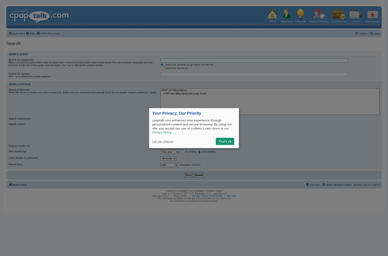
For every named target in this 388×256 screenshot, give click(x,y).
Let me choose (162, 141)
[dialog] (194, 128)
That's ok (224, 141)
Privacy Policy (162, 132)
